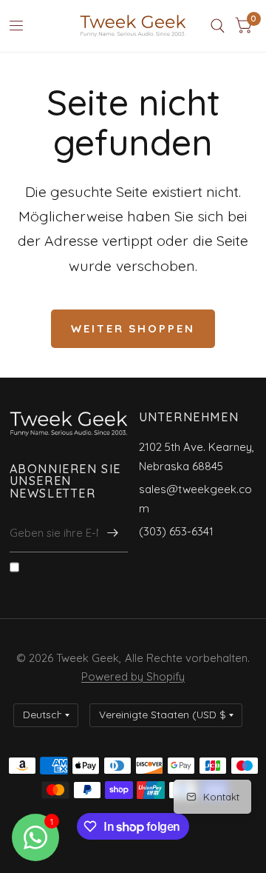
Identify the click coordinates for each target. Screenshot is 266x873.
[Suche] (217, 26)
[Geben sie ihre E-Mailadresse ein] (113, 533)
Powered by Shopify (133, 676)
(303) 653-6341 (176, 531)
